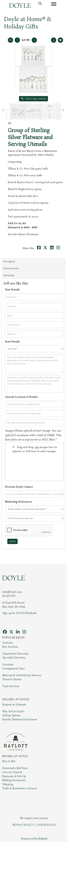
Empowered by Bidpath (34, 838)
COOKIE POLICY (46, 824)
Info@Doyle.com (12, 592)
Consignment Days (13, 668)
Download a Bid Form (15, 768)
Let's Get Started (12, 772)
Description (9, 261)
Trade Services (10, 686)
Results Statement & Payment (19, 719)
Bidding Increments (14, 780)
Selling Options (11, 715)
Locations (8, 664)
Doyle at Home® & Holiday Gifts (27, 22)
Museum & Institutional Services (21, 675)
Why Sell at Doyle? (13, 711)
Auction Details (11, 268)
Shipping (7, 784)
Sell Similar (8, 275)
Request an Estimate (14, 704)
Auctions (7, 642)
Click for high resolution (35, 98)
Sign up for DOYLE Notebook (19, 613)
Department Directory (15, 653)
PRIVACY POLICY (22, 824)
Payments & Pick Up (14, 776)
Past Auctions (10, 646)
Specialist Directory (13, 657)
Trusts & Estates (12, 679)
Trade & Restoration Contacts (19, 788)
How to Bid (8, 761)
